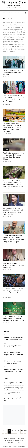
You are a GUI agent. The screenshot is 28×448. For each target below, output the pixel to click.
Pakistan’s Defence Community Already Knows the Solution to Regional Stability (14, 398)
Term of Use (21, 438)
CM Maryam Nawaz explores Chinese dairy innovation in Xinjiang (13, 72)
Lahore (17, 13)
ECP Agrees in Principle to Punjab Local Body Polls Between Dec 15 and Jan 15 (13, 318)
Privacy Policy (8, 440)
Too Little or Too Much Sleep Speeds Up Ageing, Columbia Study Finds (13, 338)
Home (3, 13)
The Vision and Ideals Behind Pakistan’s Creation (12, 393)
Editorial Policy (19, 440)
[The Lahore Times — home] (14, 2)
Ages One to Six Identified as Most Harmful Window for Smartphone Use (13, 346)
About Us (12, 438)
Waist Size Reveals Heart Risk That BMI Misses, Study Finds (13, 362)
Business (10, 13)
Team (19, 442)
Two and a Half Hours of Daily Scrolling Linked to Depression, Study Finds (13, 354)
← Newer (3, 431)
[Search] (25, 13)
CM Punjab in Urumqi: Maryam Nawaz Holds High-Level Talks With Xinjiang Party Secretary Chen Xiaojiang (13, 127)
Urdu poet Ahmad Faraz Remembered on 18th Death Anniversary (13, 265)
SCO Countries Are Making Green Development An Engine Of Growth (13, 388)
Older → (25, 431)
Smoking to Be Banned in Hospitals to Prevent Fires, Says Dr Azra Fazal (13, 370)
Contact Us (10, 442)
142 (22, 430)
